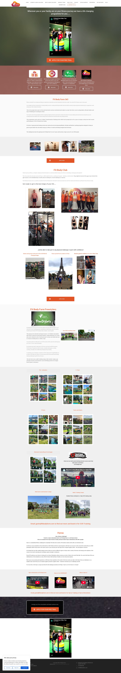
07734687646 (81, 665)
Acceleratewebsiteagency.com (62, 664)
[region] (16, 663)
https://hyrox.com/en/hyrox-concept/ (69, 564)
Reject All (16, 667)
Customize (8, 667)
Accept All (25, 667)
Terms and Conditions (32, 665)
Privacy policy (30, 664)
